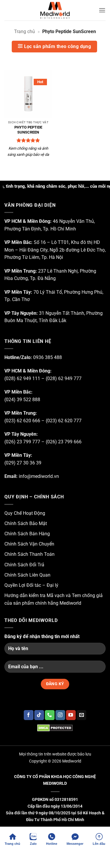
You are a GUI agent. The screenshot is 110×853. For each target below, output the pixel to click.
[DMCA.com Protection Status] (55, 727)
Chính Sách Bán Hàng (27, 533)
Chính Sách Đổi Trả (24, 564)
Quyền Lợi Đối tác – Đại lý (31, 585)
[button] (102, 10)
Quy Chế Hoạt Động (24, 513)
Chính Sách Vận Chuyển (29, 544)
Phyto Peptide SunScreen (28, 129)
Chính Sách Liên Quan (27, 575)
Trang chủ (24, 31)
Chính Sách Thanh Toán (29, 554)
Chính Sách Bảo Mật (25, 523)
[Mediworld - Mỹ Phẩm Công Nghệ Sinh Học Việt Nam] (55, 10)
